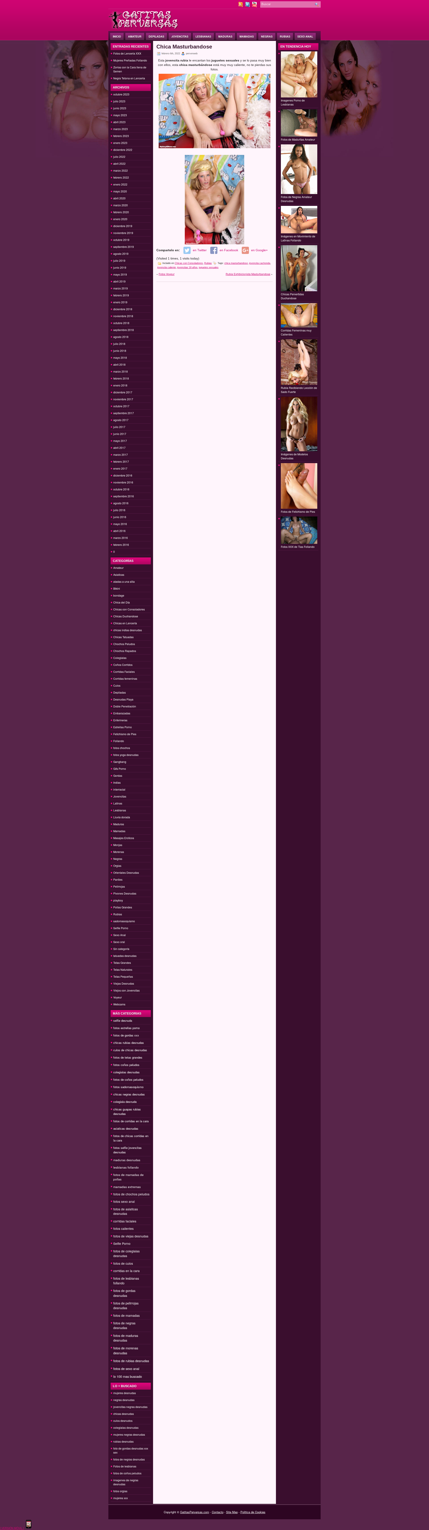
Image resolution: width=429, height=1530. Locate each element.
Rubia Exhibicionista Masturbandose (248, 274)
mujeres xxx (120, 1498)
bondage (118, 595)
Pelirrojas (119, 886)
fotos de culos (123, 1263)
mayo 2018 (120, 357)
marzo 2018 (120, 371)
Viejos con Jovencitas (126, 990)
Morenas (118, 852)
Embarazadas (121, 713)
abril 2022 (119, 163)
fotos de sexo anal (126, 1368)
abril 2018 (119, 364)
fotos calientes (123, 1228)
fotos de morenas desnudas (125, 1350)
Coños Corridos (122, 665)
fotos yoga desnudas (126, 755)
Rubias (285, 36)
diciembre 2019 (122, 226)
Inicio (117, 36)
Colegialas (119, 658)
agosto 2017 (120, 420)
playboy (118, 900)
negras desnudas (124, 1400)
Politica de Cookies (252, 1512)
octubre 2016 (121, 489)
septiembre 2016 (123, 496)
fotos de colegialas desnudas (126, 1253)
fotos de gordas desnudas (124, 1293)
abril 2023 (119, 122)
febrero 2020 (121, 212)
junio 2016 (119, 517)
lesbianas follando (126, 1167)
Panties (117, 879)
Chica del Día (121, 602)
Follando (118, 741)
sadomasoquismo (124, 921)
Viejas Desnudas (123, 983)
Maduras (225, 36)
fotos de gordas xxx (126, 1035)
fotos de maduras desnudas (125, 1337)
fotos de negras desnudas (124, 1325)
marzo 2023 (120, 129)
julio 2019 (119, 260)
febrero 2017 (121, 461)
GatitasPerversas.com (194, 1512)
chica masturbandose (236, 263)
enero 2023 (120, 143)
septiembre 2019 (123, 247)
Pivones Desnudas (124, 893)
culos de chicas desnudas (130, 1050)
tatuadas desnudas (125, 956)
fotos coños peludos (126, 1065)
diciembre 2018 (122, 309)
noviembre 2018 (123, 316)
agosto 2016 (120, 503)
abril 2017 (119, 448)
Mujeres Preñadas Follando (130, 60)
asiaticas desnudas (125, 1128)
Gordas (117, 775)
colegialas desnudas (126, 1072)
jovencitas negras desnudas (130, 1407)
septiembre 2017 (123, 413)
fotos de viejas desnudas (130, 1236)
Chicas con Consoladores (129, 609)
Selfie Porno (120, 928)
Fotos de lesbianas (124, 1466)
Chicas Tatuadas (123, 637)
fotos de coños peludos (128, 1079)
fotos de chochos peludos (131, 1194)
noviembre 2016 (123, 482)
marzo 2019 (120, 288)
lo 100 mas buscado (127, 1376)
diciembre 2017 (122, 392)
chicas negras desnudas (129, 1094)
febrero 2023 (121, 136)
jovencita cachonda (259, 263)
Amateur (134, 36)
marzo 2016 (120, 538)
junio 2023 (119, 108)
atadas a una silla (124, 581)
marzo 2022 (120, 170)
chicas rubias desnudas (128, 1042)
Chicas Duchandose (125, 616)
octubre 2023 (121, 94)
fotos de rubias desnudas (131, 1360)
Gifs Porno (119, 768)
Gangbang (119, 762)
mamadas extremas (127, 1186)
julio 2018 (119, 344)
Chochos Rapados (124, 651)
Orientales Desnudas (126, 872)
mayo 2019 (120, 274)
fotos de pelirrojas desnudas (126, 1305)
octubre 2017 (121, 406)
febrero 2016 (121, 545)
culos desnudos (122, 1420)
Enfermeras (120, 720)
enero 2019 (120, 302)
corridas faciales (124, 1221)
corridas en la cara (126, 1270)
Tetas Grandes (122, 962)
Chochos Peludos (124, 644)
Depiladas (156, 36)
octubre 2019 (121, 240)
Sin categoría (121, 949)
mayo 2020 (120, 191)
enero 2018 (120, 385)
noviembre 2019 (123, 233)
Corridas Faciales (124, 671)
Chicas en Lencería (125, 623)
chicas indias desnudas (127, 630)
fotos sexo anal (124, 1201)
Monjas (117, 845)
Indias (117, 782)
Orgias (117, 865)
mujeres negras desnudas (129, 1434)
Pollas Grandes (122, 907)
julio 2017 (119, 427)
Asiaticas (118, 574)
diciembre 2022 (122, 150)
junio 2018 (119, 350)
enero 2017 (120, 468)
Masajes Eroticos (123, 838)
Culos (116, 685)
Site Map (232, 1512)
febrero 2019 (121, 295)
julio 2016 (119, 510)
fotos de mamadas (126, 1315)
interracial (119, 789)
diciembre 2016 (122, 475)
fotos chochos (121, 748)
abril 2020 (119, 198)
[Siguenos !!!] (248, 6)
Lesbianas (203, 36)
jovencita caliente (166, 267)
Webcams (119, 1004)
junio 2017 (119, 434)
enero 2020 (120, 219)
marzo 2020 (120, 205)
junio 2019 (119, 267)
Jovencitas (179, 36)
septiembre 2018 (123, 330)
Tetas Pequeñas (123, 976)
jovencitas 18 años (187, 267)
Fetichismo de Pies (124, 734)
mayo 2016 (120, 524)
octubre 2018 (121, 323)
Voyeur (117, 997)
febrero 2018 (121, 378)
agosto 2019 (120, 253)
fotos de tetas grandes (127, 1057)
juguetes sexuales (209, 267)
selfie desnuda (122, 1020)
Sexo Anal (305, 36)
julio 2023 (119, 101)
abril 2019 (119, 281)
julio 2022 (119, 156)
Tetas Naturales (122, 969)
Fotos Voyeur (167, 274)
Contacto (217, 1512)
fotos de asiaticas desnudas (125, 1211)
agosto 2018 (120, 337)
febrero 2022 (121, 177)
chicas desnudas (123, 1414)
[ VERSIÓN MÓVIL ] (12, 1528)
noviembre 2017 (123, 399)
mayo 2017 (120, 441)
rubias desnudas (123, 1441)
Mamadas (247, 36)
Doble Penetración (124, 706)
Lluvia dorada (121, 817)
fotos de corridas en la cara (131, 1121)
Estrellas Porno (122, 727)
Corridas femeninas (125, 678)
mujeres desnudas (124, 1393)
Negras (267, 36)
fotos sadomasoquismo (128, 1087)
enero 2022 (120, 184)
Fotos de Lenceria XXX (127, 53)
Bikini (116, 588)
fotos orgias (120, 1491)
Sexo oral (119, 942)
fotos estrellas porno (126, 1028)
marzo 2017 (120, 454)
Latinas (117, 803)
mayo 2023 (120, 115)
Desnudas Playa (123, 699)
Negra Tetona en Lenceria (129, 78)
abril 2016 (119, 531)
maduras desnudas (126, 1160)
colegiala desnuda (125, 1101)
